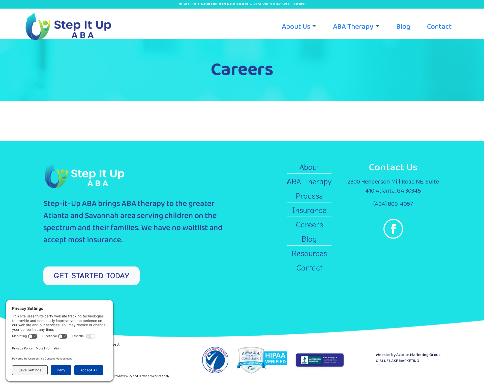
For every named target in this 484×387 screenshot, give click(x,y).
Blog (403, 27)
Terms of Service (150, 376)
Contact (439, 27)
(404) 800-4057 (393, 204)
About (309, 167)
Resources (309, 253)
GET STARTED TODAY (91, 275)
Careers (309, 224)
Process (309, 196)
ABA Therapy (353, 27)
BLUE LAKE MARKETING (399, 361)
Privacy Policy (123, 376)
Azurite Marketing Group (418, 355)
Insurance (309, 210)
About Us (296, 27)
